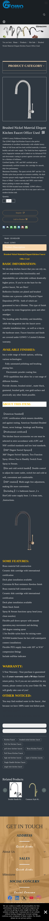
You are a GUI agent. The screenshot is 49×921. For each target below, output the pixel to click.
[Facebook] (10, 898)
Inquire (18, 213)
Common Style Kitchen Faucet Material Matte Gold (9, 799)
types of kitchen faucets (34, 758)
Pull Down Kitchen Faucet (13, 753)
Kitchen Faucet (9, 740)
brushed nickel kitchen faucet (29, 740)
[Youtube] (31, 898)
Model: (6, 238)
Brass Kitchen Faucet (34, 749)
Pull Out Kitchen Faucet (12, 744)
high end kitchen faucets (12, 758)
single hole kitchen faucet (13, 767)
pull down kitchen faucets (13, 749)
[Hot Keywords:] (44, 14)
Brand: (6, 243)
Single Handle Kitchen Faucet (14, 762)
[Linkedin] (17, 898)
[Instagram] (39, 898)
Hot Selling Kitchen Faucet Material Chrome (26, 799)
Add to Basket (19, 219)
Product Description (15, 247)
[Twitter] (24, 898)
